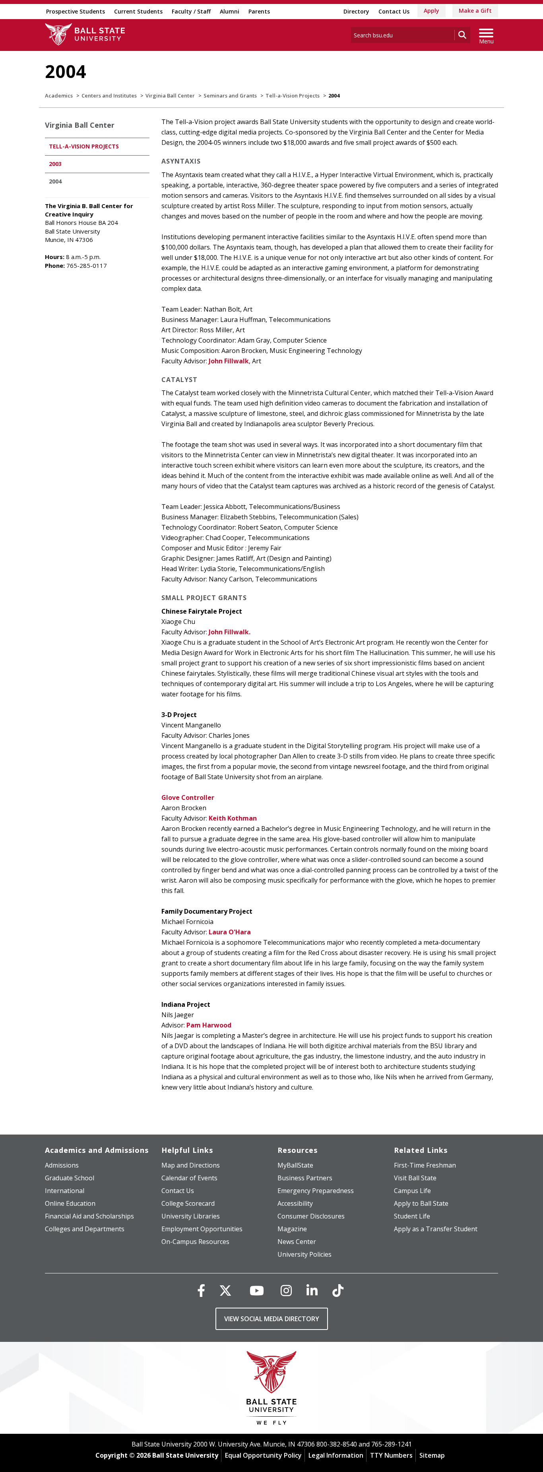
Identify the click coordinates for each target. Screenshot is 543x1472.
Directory (356, 11)
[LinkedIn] (312, 1290)
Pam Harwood (208, 1025)
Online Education (70, 1203)
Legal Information (335, 1455)
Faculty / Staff (191, 11)
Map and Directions (190, 1165)
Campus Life (412, 1190)
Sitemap (432, 1455)
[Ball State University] (271, 1390)
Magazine (292, 1228)
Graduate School (69, 1178)
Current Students (138, 11)
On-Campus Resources (195, 1241)
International (64, 1190)
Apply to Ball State (421, 1203)
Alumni (229, 11)
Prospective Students (75, 11)
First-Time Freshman (425, 1165)
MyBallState (295, 1165)
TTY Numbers (391, 1455)
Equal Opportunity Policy (263, 1455)
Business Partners (304, 1178)
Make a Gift (475, 10)
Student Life (412, 1216)
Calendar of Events (189, 1178)
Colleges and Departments (84, 1228)
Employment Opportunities (201, 1228)
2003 (55, 164)
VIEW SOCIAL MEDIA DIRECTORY (271, 1318)
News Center (296, 1241)
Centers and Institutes (109, 95)
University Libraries (190, 1216)
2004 (55, 181)
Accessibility (295, 1203)
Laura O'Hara (230, 932)
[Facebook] (201, 1290)
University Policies (304, 1254)
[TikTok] (337, 1290)
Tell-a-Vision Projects (293, 95)
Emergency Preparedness (315, 1190)
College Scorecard (188, 1203)
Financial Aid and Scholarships (89, 1216)
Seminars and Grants (230, 95)
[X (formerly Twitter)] (225, 1290)
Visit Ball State (415, 1178)
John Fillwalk (229, 361)
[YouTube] (257, 1290)
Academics (59, 95)
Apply (431, 10)
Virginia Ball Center (170, 95)
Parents (259, 11)
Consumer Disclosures (311, 1216)
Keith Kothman (233, 818)
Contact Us (393, 11)
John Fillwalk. (229, 632)
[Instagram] (286, 1290)
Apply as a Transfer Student (435, 1228)
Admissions (62, 1165)
